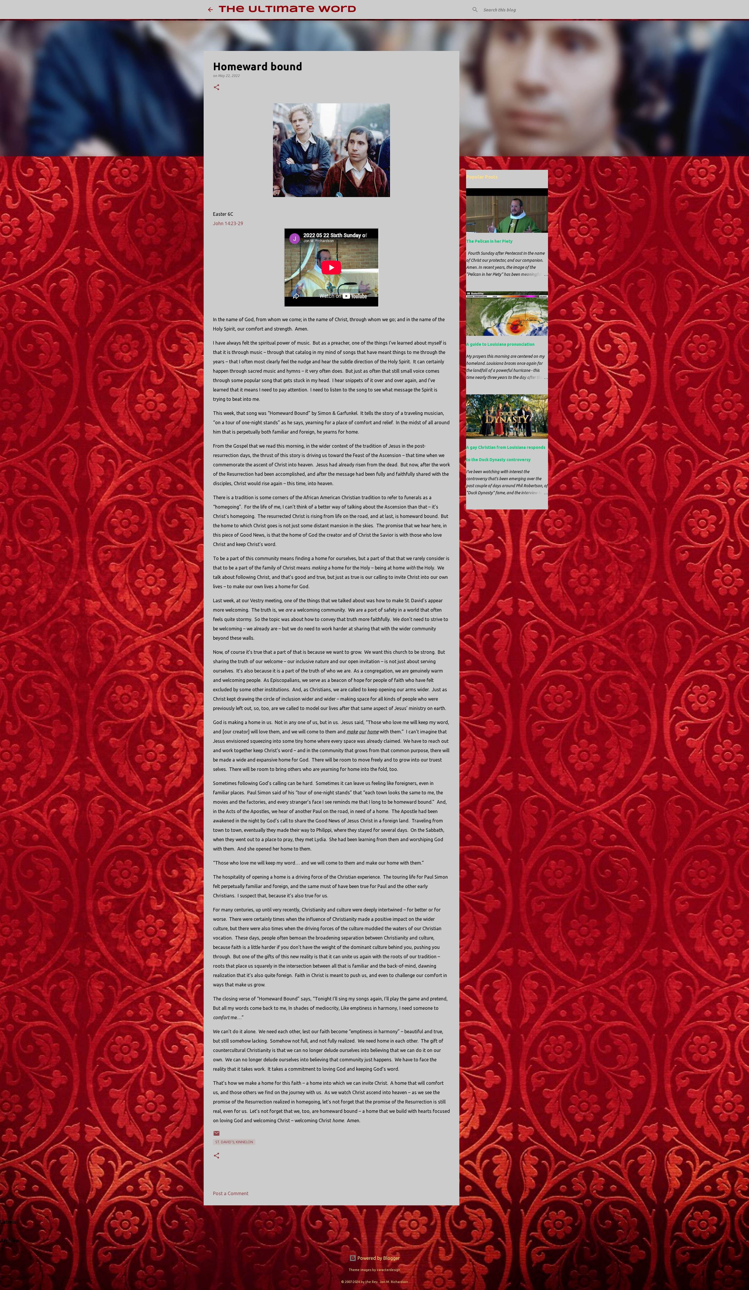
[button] (216, 88)
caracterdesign (388, 1270)
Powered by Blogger (378, 1258)
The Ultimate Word (287, 9)
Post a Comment (230, 1193)
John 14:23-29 (228, 223)
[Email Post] (216, 1135)
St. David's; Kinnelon (234, 1142)
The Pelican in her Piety (489, 241)
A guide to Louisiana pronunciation (500, 344)
